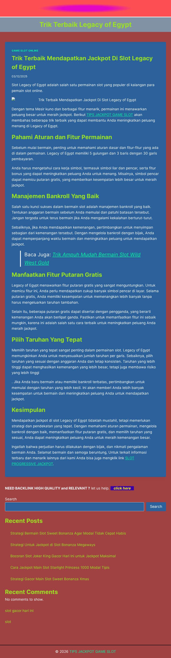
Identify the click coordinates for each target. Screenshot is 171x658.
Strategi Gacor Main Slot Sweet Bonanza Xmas (49, 579)
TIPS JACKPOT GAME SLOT (92, 651)
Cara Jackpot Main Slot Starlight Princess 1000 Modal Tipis (59, 567)
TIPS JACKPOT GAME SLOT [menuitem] (110, 115)
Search (11, 499)
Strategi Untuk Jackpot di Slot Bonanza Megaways (52, 545)
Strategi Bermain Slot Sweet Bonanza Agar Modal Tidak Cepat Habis (68, 533)
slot (8, 622)
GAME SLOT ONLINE (25, 50)
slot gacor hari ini (19, 611)
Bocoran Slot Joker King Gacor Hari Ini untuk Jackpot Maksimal (63, 556)
